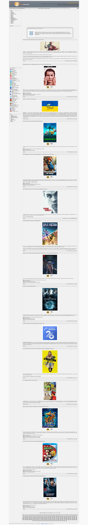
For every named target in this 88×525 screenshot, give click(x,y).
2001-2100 (61, 516)
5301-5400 (26, 519)
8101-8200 (36, 520)
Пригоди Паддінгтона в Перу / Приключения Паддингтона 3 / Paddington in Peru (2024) (37, 154)
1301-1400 (34, 516)
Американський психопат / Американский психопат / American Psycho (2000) (35, 64)
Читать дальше (25, 118)
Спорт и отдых (54, 3)
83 (77, 515)
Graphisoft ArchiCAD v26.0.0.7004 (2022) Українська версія (32, 323)
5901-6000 (49, 519)
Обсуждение (59, 4)
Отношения (76, 4)
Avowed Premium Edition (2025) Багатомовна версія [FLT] (32, 39)
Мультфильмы (40, 121)
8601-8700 (56, 520)
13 (37, 514)
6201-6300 (61, 519)
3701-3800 (73, 517)
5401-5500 (30, 519)
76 (67, 515)
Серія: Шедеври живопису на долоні (29, 380)
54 (37, 515)
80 (73, 515)
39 (72, 514)
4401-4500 (46, 518)
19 (45, 514)
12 (36, 514)
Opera (13, 76)
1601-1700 (45, 516)
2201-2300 (69, 516)
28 (57, 514)
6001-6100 (53, 519)
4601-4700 (53, 518)
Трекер (17, 8)
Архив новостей (14, 116)
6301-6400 (65, 519)
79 (71, 515)
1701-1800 (49, 516)
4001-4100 (30, 518)
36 (68, 514)
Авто (66, 4)
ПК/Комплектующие (61, 3)
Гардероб (73, 3)
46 (26, 515)
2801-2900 (38, 517)
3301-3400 (57, 517)
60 (45, 515)
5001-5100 (69, 518)
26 (55, 514)
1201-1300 (30, 516)
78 (70, 515)
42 (76, 514)
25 (53, 514)
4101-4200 (34, 518)
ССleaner (13, 110)
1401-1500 (38, 516)
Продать (45, 3)
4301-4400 (42, 518)
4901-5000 (65, 518)
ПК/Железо (70, 5)
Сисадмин (65, 5)
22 (49, 514)
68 (56, 515)
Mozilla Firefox (14, 74)
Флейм (63, 4)
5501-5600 (34, 519)
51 (33, 515)
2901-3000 (42, 517)
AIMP (13, 103)
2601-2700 (30, 517)
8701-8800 (59, 520)
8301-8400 (44, 520)
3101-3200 (49, 517)
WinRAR (13, 108)
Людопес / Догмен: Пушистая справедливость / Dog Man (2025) (33, 406)
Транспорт (49, 3)
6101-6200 (57, 519)
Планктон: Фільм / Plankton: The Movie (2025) (30, 121)
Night (22, 8)
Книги (36, 380)
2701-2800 (34, 517)
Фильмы (42, 8)
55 (38, 515)
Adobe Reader (14, 99)
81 (74, 515)
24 (52, 514)
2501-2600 (26, 517)
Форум (14, 8)
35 (67, 514)
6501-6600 (73, 519)
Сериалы (45, 8)
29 (59, 514)
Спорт (69, 4)
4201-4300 (38, 518)
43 (22, 515)
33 (64, 514)
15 (40, 514)
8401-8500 (48, 520)
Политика (72, 4)
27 (56, 514)
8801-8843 (63, 520)
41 (75, 514)
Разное (77, 3)
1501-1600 (42, 516)
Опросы (12, 119)
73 (63, 515)
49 (30, 515)
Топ (11, 118)
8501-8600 (52, 520)
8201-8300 (40, 520)
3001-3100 (46, 517)
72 (62, 515)
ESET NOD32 (14, 83)
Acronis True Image (15, 87)
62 (48, 515)
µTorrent (13, 101)
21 (48, 514)
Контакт (12, 121)
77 (69, 515)
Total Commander (15, 89)
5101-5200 (73, 518)
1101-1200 (26, 516)
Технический (59, 5)
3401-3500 (61, 517)
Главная (11, 8)
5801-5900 (46, 519)
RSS (11, 120)
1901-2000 (57, 516)
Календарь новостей (14, 117)
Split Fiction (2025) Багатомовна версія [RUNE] (30, 220)
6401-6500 (69, 519)
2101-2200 (65, 516)
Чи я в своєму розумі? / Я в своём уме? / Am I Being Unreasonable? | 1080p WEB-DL (36, 348)
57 (41, 515)
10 (33, 514)
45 (25, 515)
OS (62, 5)
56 (40, 515)
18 (44, 514)
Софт (49, 8)
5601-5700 (38, 519)
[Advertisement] (15, 46)
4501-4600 (49, 518)
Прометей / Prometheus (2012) (28, 286)
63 (49, 515)
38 (71, 514)
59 (44, 515)
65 (52, 515)
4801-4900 (61, 518)
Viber (13, 69)
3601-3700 (69, 517)
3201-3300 (53, 517)
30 (60, 514)
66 (53, 515)
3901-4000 (26, 518)
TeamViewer (14, 80)
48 (29, 515)
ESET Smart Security (15, 85)
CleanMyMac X (14, 78)
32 (63, 514)
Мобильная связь (68, 3)
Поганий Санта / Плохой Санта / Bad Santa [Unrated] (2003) (32, 441)
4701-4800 (57, 518)
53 (36, 515)
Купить (42, 3)
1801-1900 (53, 516)
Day (19, 8)
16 (41, 514)
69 (57, 515)
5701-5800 (42, 519)
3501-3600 (65, 517)
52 (34, 515)
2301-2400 (73, 516)
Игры (39, 8)
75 (66, 515)
